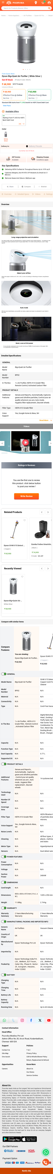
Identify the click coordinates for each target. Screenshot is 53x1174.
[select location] (37, 2)
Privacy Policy (31, 1053)
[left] (41, 512)
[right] (48, 512)
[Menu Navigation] (3, 3)
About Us (29, 1069)
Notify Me (26, 1171)
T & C (28, 1050)
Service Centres (32, 1075)
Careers (5, 1069)
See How (7, 98)
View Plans (7, 106)
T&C (24, 123)
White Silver (6, 140)
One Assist (6, 1057)
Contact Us (6, 1050)
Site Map (5, 1053)
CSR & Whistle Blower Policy (36, 1057)
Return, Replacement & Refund (37, 1060)
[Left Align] (49, 8)
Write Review (26, 496)
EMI (20, 123)
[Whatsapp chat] (45, 1152)
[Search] (31, 3)
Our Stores (30, 1072)
